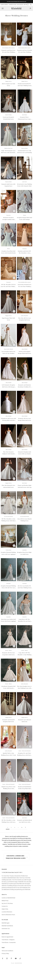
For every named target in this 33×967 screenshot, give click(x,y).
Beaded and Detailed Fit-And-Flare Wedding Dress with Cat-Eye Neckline (24, 85)
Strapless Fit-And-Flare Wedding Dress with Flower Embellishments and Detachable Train (24, 754)
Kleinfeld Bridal (4, 4)
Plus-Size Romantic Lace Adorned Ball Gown (8, 486)
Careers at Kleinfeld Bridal (8, 897)
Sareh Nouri (24, 114)
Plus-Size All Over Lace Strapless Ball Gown (24, 319)
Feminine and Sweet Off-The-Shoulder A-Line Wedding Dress (24, 252)
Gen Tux (25, 4)
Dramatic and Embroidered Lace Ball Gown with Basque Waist (24, 821)
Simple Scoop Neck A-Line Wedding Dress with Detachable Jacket (8, 788)
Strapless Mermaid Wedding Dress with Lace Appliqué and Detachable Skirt (8, 553)
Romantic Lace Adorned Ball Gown (24, 720)
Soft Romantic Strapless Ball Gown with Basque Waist (8, 386)
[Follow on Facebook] (2, 958)
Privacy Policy (5, 953)
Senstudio (25, 550)
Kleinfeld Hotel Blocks (7, 925)
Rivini (24, 215)
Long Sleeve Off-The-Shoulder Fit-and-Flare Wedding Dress (24, 620)
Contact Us (5, 906)
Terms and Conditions (7, 950)
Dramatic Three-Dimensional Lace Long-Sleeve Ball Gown (24, 118)
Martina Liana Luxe (8, 148)
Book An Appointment (7, 937)
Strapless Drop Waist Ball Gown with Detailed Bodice (8, 252)
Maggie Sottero (8, 81)
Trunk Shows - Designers (8, 939)
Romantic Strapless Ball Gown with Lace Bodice (24, 452)
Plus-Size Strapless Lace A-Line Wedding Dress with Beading (24, 687)
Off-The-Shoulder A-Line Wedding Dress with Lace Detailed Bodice (8, 821)
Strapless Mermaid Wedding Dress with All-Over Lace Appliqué (8, 587)
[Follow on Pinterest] (11, 958)
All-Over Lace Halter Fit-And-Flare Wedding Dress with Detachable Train (24, 587)
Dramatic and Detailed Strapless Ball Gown (8, 720)
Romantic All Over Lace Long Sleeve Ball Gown (8, 653)
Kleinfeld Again (12, 4)
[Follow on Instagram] (7, 958)
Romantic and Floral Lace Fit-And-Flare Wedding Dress (8, 51)
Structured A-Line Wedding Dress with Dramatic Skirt (24, 185)
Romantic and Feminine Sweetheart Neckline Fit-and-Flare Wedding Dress (24, 386)
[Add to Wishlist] (14, 43)
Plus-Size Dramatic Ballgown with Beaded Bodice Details (8, 453)
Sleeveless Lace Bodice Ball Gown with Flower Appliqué (8, 620)
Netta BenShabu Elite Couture (8, 47)
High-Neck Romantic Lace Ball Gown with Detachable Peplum (8, 152)
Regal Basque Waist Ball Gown (8, 319)
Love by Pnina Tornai (8, 516)
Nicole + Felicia (8, 650)
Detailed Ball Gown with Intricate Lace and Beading (24, 151)
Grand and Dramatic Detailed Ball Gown (8, 118)
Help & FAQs (5, 909)
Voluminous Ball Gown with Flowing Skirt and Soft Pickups (8, 419)
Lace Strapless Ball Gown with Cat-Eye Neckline (8, 352)
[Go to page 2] (25, 827)
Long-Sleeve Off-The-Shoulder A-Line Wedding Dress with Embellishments (24, 654)
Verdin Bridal (8, 550)
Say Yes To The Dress (7, 903)
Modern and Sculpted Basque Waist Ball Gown (24, 352)
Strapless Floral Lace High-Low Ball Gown (24, 553)
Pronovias (8, 215)
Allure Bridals (24, 349)
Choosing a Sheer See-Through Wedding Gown (16, 857)
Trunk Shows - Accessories (9, 942)
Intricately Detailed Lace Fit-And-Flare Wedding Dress (24, 285)
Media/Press (5, 900)
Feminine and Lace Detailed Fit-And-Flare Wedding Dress (24, 51)
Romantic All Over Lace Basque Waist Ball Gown (24, 419)
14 (21, 827)
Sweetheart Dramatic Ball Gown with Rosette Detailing (8, 687)
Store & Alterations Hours (8, 914)
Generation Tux (6, 928)
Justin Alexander (24, 315)
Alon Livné (24, 181)
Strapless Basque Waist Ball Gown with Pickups (24, 218)
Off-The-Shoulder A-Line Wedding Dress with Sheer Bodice (8, 520)
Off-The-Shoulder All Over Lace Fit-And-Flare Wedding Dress (8, 285)
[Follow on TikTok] (20, 958)
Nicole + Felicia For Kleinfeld (25, 750)
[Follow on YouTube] (16, 958)
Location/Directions (7, 912)
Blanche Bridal (8, 114)
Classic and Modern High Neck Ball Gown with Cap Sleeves (24, 486)
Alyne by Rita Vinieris (8, 349)
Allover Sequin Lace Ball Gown (8, 84)
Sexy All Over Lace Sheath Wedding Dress (25, 519)
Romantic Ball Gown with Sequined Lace (8, 185)
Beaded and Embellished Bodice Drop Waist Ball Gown (24, 788)
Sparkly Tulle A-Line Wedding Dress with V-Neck (8, 754)
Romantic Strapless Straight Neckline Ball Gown (8, 218)
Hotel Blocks (20, 4)
